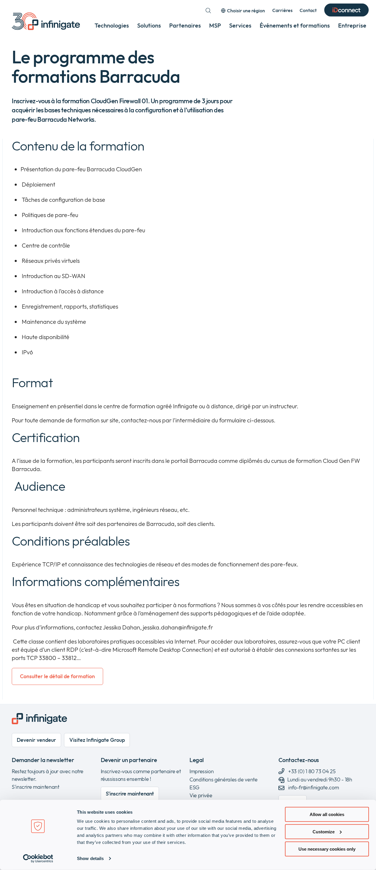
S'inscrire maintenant (35, 786)
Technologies (112, 25)
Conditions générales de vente (223, 779)
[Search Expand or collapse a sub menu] (208, 10)
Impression (201, 771)
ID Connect (346, 10)
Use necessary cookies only (326, 848)
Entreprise (352, 25)
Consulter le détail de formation (57, 676)
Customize (324, 831)
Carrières (282, 10)
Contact (308, 10)
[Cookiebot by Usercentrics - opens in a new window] (38, 858)
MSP (215, 25)
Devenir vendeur (36, 740)
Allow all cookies (327, 814)
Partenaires (185, 25)
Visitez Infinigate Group (97, 740)
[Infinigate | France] (46, 21)
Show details (90, 858)
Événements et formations (295, 25)
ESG (194, 787)
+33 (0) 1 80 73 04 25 (311, 771)
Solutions (149, 25)
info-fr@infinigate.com (313, 787)
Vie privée (200, 795)
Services (240, 25)
